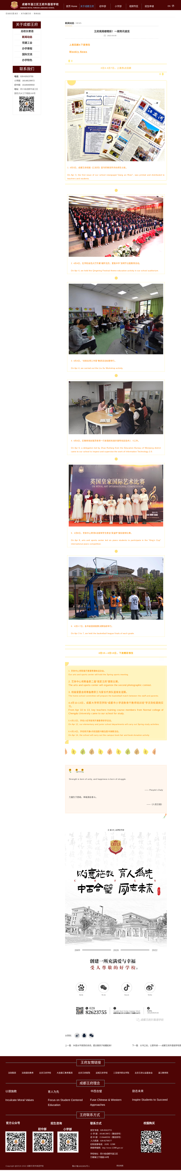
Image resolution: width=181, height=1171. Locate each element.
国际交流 (27, 54)
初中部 (102, 6)
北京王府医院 (84, 1073)
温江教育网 (163, 1073)
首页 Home (71, 6)
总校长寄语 (27, 31)
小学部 (118, 6)
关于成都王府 (87, 6)
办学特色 (27, 60)
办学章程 (27, 48)
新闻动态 (37, 14)
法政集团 (12, 1073)
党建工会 (27, 42)
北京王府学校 (45, 1073)
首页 (16, 14)
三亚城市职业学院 (121, 1073)
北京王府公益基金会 (144, 1073)
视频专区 (133, 6)
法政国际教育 (28, 1073)
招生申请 (149, 6)
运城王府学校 (102, 1073)
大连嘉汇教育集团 (65, 1073)
